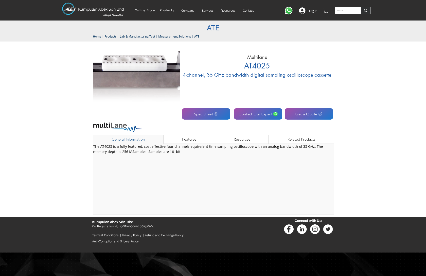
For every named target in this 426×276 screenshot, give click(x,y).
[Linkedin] (302, 229)
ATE (196, 36)
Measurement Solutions (174, 36)
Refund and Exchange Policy (164, 235)
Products (111, 36)
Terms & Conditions (105, 235)
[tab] (128, 139)
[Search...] (366, 10)
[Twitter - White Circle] (328, 229)
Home (96, 36)
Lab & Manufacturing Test (138, 36)
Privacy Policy (132, 235)
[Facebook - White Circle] (289, 229)
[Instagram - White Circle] (315, 229)
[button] (188, 10)
